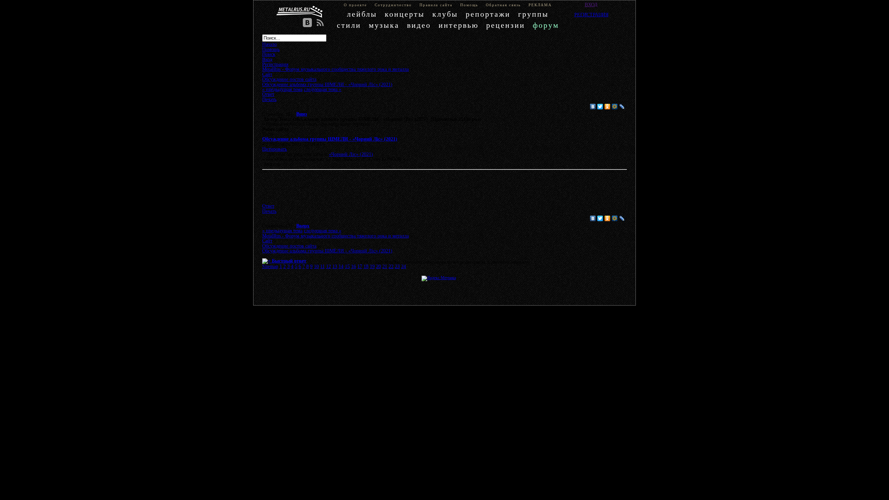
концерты (405, 14)
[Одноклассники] (607, 106)
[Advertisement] (434, 187)
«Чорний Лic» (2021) (351, 154)
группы (533, 14)
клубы (445, 14)
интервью (459, 25)
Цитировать (274, 149)
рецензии (505, 25)
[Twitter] (600, 106)
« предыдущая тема (282, 89)
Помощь (469, 5)
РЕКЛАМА (540, 5)
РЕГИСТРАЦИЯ (591, 14)
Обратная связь (503, 5)
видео (419, 25)
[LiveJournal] (622, 106)
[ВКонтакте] (593, 106)
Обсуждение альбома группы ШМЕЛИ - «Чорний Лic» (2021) (329, 139)
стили (349, 25)
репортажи (488, 14)
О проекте (355, 5)
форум (546, 25)
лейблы (362, 14)
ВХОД (591, 4)
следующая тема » (322, 89)
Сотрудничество (393, 5)
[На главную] (299, 12)
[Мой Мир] (614, 106)
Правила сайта (435, 5)
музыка (384, 25)
